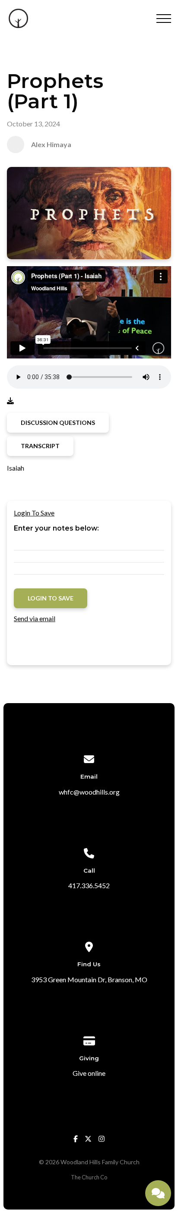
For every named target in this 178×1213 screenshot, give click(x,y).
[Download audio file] (10, 401)
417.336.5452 (89, 885)
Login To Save (34, 513)
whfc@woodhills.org (89, 792)
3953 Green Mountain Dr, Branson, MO (89, 979)
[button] (163, 18)
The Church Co (89, 1177)
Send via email (34, 618)
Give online (89, 1073)
